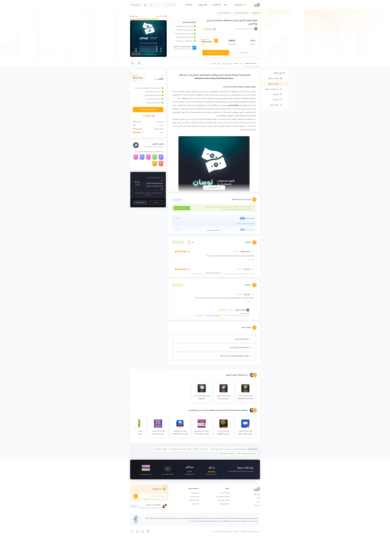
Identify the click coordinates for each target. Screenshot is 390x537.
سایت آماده (188, 5)
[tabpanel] (214, 217)
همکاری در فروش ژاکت (222, 496)
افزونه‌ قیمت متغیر (216, 449)
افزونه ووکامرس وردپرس (224, 13)
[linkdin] (137, 531)
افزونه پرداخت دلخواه (200, 449)
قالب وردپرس (195, 493)
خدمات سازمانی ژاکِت (223, 500)
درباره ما (257, 502)
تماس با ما (257, 505)
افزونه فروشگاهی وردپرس (241, 13)
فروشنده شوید (225, 493)
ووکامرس (199, 105)
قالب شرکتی (195, 504)
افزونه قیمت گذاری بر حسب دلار (235, 449)
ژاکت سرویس (202, 5)
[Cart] (144, 4)
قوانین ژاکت (256, 494)
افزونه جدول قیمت (160, 449)
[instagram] (143, 531)
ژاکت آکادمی (216, 5)
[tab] (252, 63)
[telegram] (148, 531)
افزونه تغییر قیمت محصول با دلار (180, 449)
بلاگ (225, 5)
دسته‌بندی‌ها (239, 5)
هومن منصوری (157, 144)
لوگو (258, 498)
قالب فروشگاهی (194, 500)
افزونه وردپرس (256, 13)
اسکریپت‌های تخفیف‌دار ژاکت (246, 453)
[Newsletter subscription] (136, 496)
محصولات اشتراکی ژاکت (226, 453)
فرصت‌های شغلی (224, 504)
